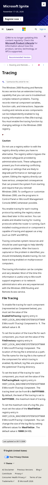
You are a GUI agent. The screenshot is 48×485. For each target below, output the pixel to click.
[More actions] (43, 65)
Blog (38, 469)
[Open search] (36, 29)
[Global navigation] (2, 29)
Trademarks (7, 481)
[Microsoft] (24, 29)
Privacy (18, 473)
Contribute (7, 473)
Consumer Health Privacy (13, 477)
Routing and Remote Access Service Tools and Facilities (20, 65)
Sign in (43, 29)
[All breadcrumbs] (4, 65)
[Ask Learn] (39, 65)
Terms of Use (35, 477)
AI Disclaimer (8, 469)
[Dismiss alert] (44, 4)
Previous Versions (25, 469)
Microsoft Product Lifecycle (19, 43)
